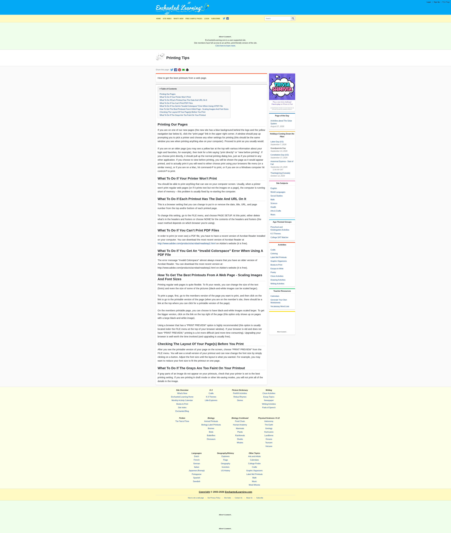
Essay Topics (268, 397)
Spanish (196, 478)
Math (272, 200)
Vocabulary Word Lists (279, 306)
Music (272, 215)
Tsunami (268, 443)
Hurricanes (268, 432)
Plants (240, 432)
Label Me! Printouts (278, 257)
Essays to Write (276, 269)
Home (158, 18)
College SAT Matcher (279, 237)
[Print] (187, 69)
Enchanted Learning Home (182, 397)
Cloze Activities (276, 276)
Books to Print (276, 265)
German (196, 464)
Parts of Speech (269, 408)
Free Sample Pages (193, 18)
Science (273, 203)
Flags (225, 460)
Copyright (204, 492)
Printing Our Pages (167, 94)
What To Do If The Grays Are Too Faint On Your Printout (183, 115)
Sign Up (437, 2)
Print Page (446, 2)
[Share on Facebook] (175, 69)
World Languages (277, 192)
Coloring (274, 254)
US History (225, 471)
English (273, 188)
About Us (249, 498)
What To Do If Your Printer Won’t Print (175, 97)
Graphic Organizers (278, 261)
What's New (178, 18)
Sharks (240, 439)
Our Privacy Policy (214, 498)
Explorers (225, 456)
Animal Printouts (211, 421)
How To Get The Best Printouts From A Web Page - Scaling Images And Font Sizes (194, 109)
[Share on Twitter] (171, 69)
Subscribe (215, 18)
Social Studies (276, 196)
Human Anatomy (240, 425)
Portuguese (196, 474)
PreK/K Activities (240, 393)
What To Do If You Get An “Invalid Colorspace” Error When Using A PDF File (191, 106)
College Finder (254, 464)
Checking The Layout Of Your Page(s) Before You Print (182, 112)
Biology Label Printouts (211, 425)
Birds (211, 432)
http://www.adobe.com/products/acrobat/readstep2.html (187, 243)
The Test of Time (182, 421)
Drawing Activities (277, 280)
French (197, 460)
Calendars (274, 296)
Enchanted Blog (182, 411)
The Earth (269, 425)
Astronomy (268, 421)
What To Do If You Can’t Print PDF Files (176, 103)
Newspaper (269, 400)
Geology (268, 428)
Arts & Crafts (275, 211)
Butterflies (211, 435)
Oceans (269, 439)
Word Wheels (254, 485)
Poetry (273, 272)
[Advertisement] (225, 30)
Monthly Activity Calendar (182, 400)
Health (273, 207)
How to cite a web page (196, 498)
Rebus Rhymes (239, 397)
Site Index (167, 18)
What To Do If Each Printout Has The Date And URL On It (183, 100)
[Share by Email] (183, 69)
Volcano (268, 446)
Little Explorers (211, 400)
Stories (240, 400)
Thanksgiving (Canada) (280, 173)
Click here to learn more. (225, 46)
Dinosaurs (211, 439)
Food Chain (240, 421)
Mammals (240, 428)
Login (429, 2)
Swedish (196, 481)
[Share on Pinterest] (179, 69)
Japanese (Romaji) (197, 471)
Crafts (272, 250)
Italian (196, 467)
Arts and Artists (254, 456)
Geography (225, 464)
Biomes (211, 428)
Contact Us (238, 498)
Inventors (225, 467)
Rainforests (240, 435)
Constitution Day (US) (279, 155)
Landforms (268, 435)
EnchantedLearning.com (238, 492)
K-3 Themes (275, 234)
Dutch (196, 456)
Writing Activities (277, 284)
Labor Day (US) (277, 142)
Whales (240, 443)
